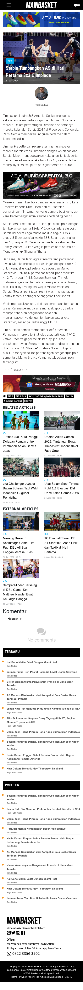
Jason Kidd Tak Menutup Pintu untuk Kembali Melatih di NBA (43, 708)
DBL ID (68, 976)
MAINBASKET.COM (38, 966)
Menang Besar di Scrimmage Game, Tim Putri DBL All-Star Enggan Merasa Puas (18, 545)
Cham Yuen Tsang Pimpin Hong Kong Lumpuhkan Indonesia (43, 732)
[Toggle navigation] (9, 5)
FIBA (10, 396)
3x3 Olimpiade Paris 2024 (49, 396)
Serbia (69, 396)
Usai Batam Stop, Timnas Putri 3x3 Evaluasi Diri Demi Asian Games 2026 (61, 488)
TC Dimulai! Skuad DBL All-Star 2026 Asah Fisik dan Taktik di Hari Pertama (61, 545)
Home (14, 976)
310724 (28, 401)
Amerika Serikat (13, 401)
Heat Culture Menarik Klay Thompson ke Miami (35, 768)
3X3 (10, 61)
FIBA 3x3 (21, 396)
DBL (5, 534)
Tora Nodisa (12, 666)
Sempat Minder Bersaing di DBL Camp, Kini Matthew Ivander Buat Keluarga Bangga (20, 592)
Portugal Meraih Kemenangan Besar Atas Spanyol (36, 828)
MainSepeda (56, 976)
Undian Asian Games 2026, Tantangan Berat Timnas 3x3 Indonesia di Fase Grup (61, 443)
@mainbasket (15, 928)
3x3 (31, 396)
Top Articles (42, 976)
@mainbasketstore (34, 928)
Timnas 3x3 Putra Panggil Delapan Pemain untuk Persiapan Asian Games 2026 (20, 443)
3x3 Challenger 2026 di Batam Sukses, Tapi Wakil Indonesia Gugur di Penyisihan (20, 490)
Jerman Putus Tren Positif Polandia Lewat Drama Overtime (42, 672)
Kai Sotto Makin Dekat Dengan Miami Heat (32, 662)
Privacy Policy (26, 976)
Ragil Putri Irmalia (14, 712)
